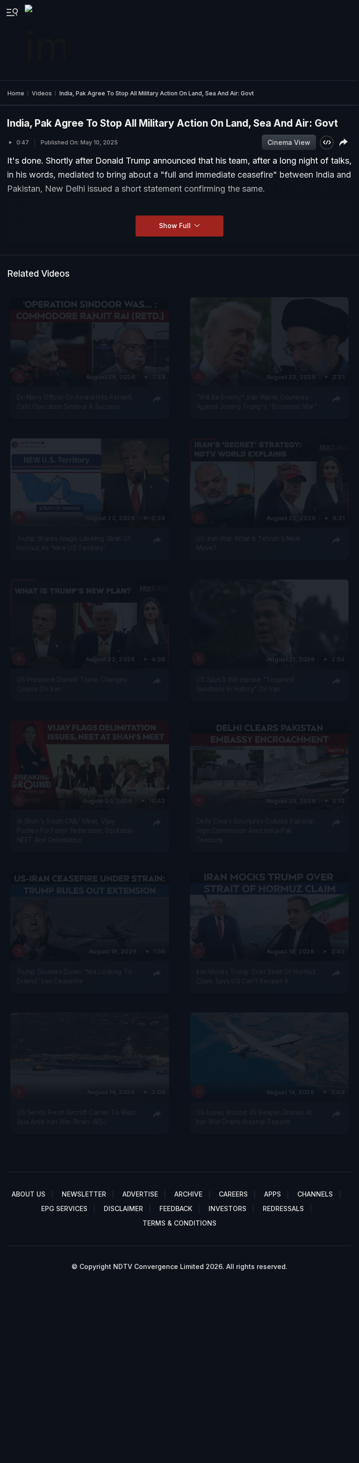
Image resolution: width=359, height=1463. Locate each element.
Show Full (176, 225)
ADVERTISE (140, 1194)
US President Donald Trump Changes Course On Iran (72, 684)
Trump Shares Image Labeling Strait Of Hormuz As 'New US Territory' (73, 543)
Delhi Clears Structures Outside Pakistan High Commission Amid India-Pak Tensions (255, 830)
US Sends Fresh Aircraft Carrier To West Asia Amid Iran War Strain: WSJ (76, 1117)
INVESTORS (227, 1208)
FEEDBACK (175, 1208)
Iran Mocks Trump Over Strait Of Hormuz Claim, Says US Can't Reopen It (256, 976)
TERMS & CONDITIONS (179, 1223)
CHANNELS (315, 1194)
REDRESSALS (283, 1208)
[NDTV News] (46, 40)
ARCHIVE (188, 1194)
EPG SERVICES (64, 1208)
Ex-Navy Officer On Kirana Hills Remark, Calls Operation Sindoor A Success (75, 402)
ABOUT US (28, 1194)
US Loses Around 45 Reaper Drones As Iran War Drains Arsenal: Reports (254, 1117)
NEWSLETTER (84, 1194)
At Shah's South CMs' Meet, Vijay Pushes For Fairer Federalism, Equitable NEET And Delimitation (75, 830)
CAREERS (233, 1194)
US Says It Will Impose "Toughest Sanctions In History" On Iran (245, 684)
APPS (272, 1194)
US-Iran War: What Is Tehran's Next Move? (248, 543)
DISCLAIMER (123, 1208)
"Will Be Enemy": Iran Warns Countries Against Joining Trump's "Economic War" (256, 402)
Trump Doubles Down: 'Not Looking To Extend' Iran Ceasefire (74, 976)
